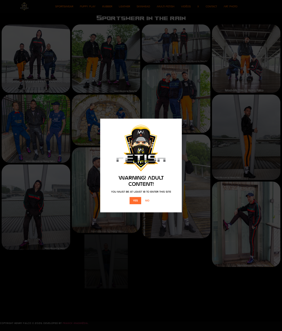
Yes (135, 200)
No (147, 200)
